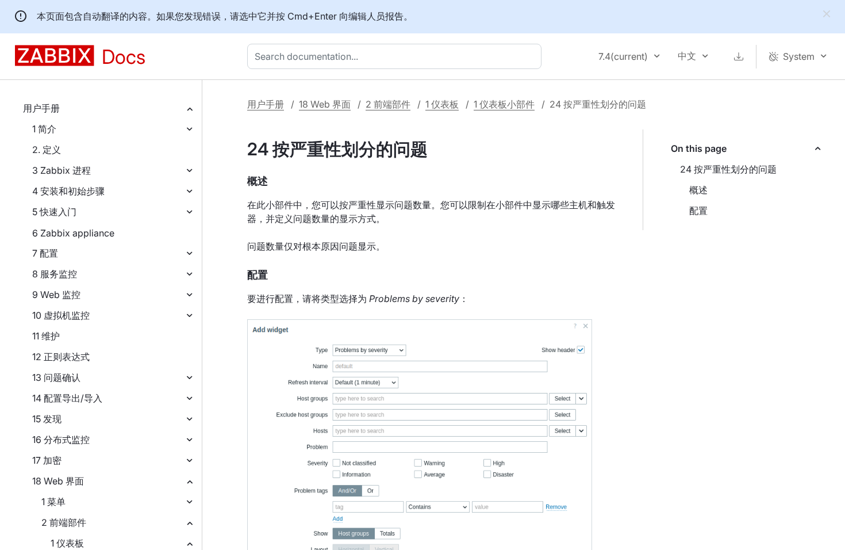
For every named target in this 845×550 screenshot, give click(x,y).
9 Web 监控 (56, 294)
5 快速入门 (54, 211)
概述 (698, 190)
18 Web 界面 (58, 481)
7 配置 (45, 253)
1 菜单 (53, 501)
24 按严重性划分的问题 (728, 169)
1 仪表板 (67, 543)
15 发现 (47, 419)
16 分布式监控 (61, 439)
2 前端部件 (63, 522)
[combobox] (396, 56)
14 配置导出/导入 (67, 398)
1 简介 (44, 129)
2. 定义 (46, 149)
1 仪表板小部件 (504, 104)
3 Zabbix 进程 (61, 170)
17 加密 (47, 460)
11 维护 (46, 336)
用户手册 (41, 108)
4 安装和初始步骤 (68, 191)
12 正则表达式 (61, 356)
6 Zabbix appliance (73, 233)
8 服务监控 (54, 274)
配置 (698, 210)
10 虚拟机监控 (61, 315)
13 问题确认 (56, 377)
